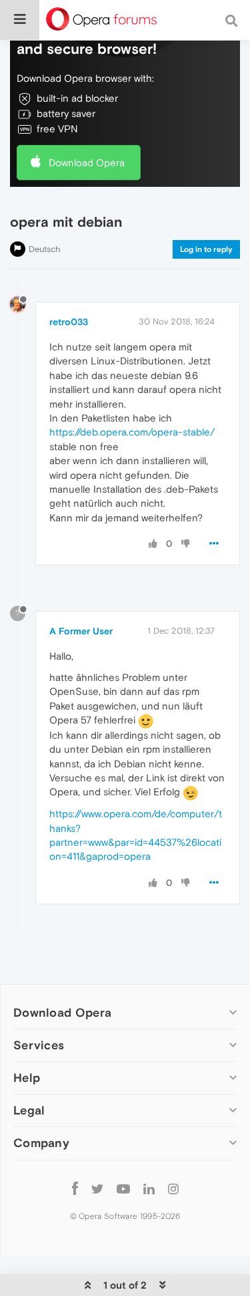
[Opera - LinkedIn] (149, 1188)
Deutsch (45, 249)
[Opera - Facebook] (75, 1188)
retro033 (68, 322)
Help (26, 1078)
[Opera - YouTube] (123, 1188)
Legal (29, 1110)
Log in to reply (206, 249)
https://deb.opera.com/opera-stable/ (132, 432)
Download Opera (87, 162)
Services (38, 1045)
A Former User (81, 631)
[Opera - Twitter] (97, 1188)
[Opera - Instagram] (173, 1188)
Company (41, 1143)
